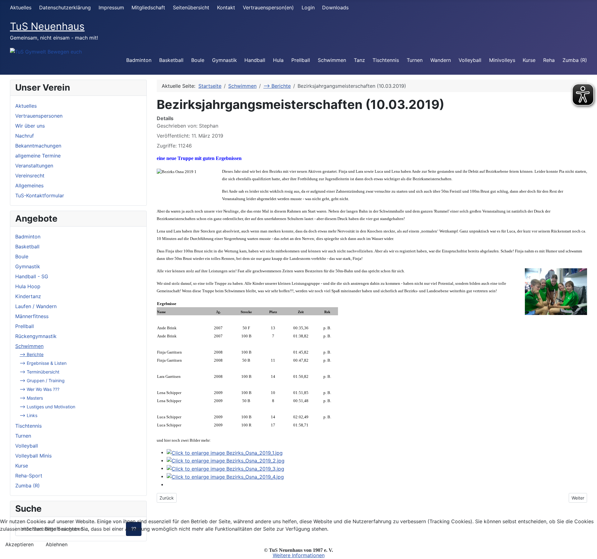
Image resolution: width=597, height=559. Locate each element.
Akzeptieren (19, 544)
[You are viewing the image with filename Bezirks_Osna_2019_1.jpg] (225, 452)
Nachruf (24, 136)
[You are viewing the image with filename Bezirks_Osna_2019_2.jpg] (226, 460)
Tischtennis (386, 60)
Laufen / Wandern (36, 306)
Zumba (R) (574, 60)
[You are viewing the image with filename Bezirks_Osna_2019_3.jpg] (225, 468)
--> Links (28, 415)
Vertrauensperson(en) (268, 7)
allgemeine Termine (38, 156)
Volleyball (470, 60)
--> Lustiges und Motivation (47, 406)
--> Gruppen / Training (42, 380)
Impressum (111, 7)
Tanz (359, 60)
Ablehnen (56, 544)
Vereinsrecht (29, 175)
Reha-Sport (28, 475)
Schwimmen (332, 60)
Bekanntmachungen (38, 146)
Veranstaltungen (34, 165)
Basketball (171, 60)
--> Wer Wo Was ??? (39, 389)
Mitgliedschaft (148, 7)
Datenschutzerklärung (65, 7)
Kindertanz (28, 296)
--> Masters (31, 398)
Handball (254, 60)
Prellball (300, 60)
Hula (278, 60)
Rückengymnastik (36, 336)
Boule (197, 60)
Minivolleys (502, 60)
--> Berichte (32, 354)
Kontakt (226, 7)
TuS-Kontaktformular (39, 195)
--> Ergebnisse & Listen (43, 363)
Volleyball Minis (33, 456)
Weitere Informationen (299, 555)
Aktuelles (20, 7)
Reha (549, 60)
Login (308, 7)
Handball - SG (31, 276)
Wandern (440, 60)
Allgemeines (29, 185)
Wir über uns (30, 126)
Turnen (415, 60)
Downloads (335, 7)
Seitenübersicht (191, 7)
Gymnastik (224, 60)
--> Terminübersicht (39, 371)
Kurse (529, 60)
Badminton (138, 60)
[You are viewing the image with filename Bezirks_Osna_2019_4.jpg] (225, 476)
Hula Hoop (27, 286)
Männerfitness (32, 316)
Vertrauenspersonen (38, 116)
